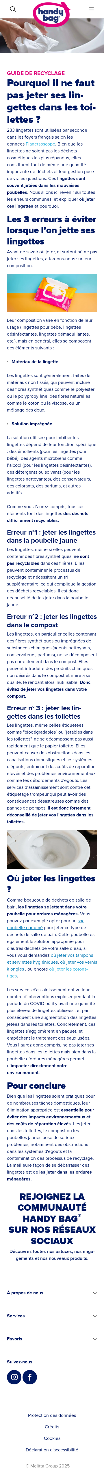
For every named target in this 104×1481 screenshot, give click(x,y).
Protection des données (52, 1415)
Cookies (52, 1438)
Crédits (52, 1427)
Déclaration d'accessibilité (52, 1450)
